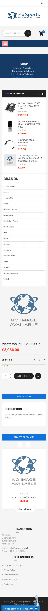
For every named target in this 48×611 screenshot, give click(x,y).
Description (24, 396)
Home (16, 68)
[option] (24, 482)
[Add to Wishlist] (38, 376)
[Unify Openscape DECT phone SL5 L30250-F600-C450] (10, 126)
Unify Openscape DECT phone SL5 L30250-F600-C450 (29, 124)
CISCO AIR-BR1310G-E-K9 (24, 497)
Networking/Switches (22, 71)
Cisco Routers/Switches (22, 74)
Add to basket (23, 375)
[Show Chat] (31, 609)
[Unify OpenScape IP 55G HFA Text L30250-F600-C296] (10, 108)
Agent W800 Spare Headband (27, 141)
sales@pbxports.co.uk (18, 548)
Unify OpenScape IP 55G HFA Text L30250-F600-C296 (29, 106)
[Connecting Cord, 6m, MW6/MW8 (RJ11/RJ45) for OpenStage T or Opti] (10, 160)
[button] (39, 94)
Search (27, 33)
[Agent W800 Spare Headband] (10, 144)
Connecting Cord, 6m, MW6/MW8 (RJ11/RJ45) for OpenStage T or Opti (31, 158)
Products (27, 68)
